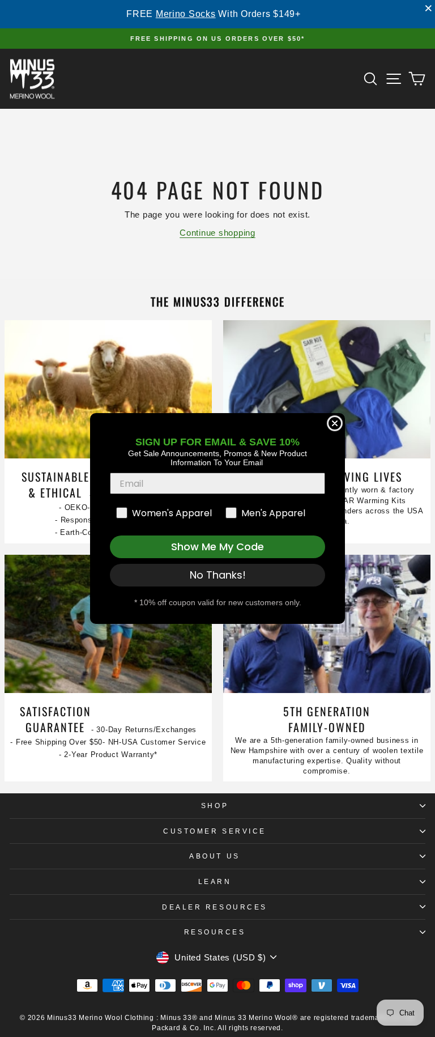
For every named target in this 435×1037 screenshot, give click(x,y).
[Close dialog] (334, 423)
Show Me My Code (217, 546)
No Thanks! (218, 575)
